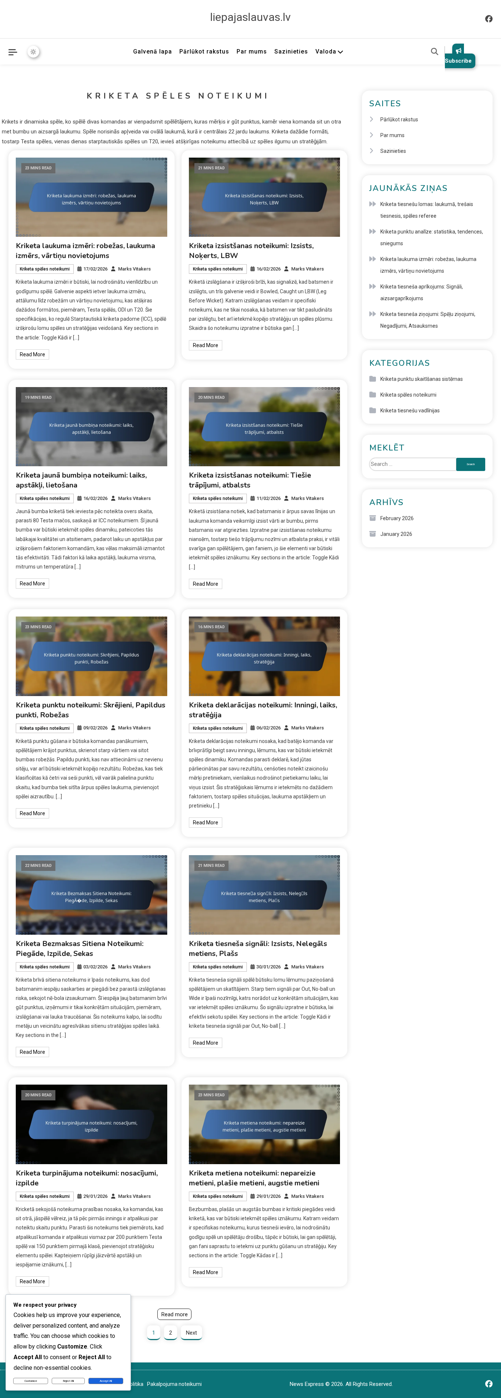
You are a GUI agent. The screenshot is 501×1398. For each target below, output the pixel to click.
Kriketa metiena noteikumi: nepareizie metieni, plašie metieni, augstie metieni (254, 1178)
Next (191, 1332)
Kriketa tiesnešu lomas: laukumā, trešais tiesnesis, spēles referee (426, 210)
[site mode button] (33, 52)
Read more (174, 1314)
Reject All (68, 1381)
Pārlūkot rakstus (204, 51)
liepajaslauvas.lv (250, 17)
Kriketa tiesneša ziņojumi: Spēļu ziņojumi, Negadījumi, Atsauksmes (427, 320)
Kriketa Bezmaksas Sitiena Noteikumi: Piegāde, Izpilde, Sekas (79, 949)
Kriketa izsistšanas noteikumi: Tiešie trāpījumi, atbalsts (250, 480)
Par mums (252, 51)
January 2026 (396, 534)
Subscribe (458, 61)
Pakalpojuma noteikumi (174, 1384)
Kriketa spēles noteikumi (45, 269)
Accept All (106, 1381)
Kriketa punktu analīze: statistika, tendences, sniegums (431, 237)
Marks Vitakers (134, 269)
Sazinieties (291, 51)
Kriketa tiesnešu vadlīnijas (410, 410)
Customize (31, 1381)
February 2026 (397, 518)
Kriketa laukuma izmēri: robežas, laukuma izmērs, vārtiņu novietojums (85, 251)
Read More (32, 354)
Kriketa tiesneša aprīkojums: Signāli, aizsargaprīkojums (421, 292)
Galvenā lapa (152, 51)
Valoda (325, 51)
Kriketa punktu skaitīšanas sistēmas (421, 379)
